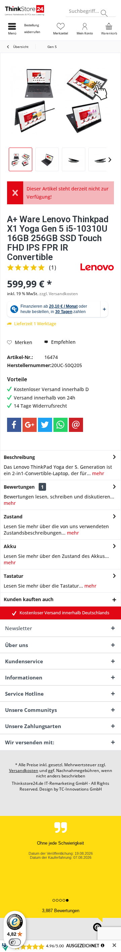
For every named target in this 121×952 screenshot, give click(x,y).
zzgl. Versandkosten (58, 294)
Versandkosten (23, 770)
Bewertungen (19, 487)
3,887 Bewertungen (60, 910)
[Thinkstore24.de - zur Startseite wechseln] (30, 10)
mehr (97, 473)
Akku (10, 546)
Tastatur (13, 576)
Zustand (13, 516)
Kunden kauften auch (28, 599)
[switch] (15, 942)
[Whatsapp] (60, 425)
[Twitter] (45, 425)
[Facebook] (14, 425)
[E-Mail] (76, 425)
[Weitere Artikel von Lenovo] (97, 267)
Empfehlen (63, 342)
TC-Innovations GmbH (80, 789)
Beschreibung (19, 457)
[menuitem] (36, 29)
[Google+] (30, 425)
